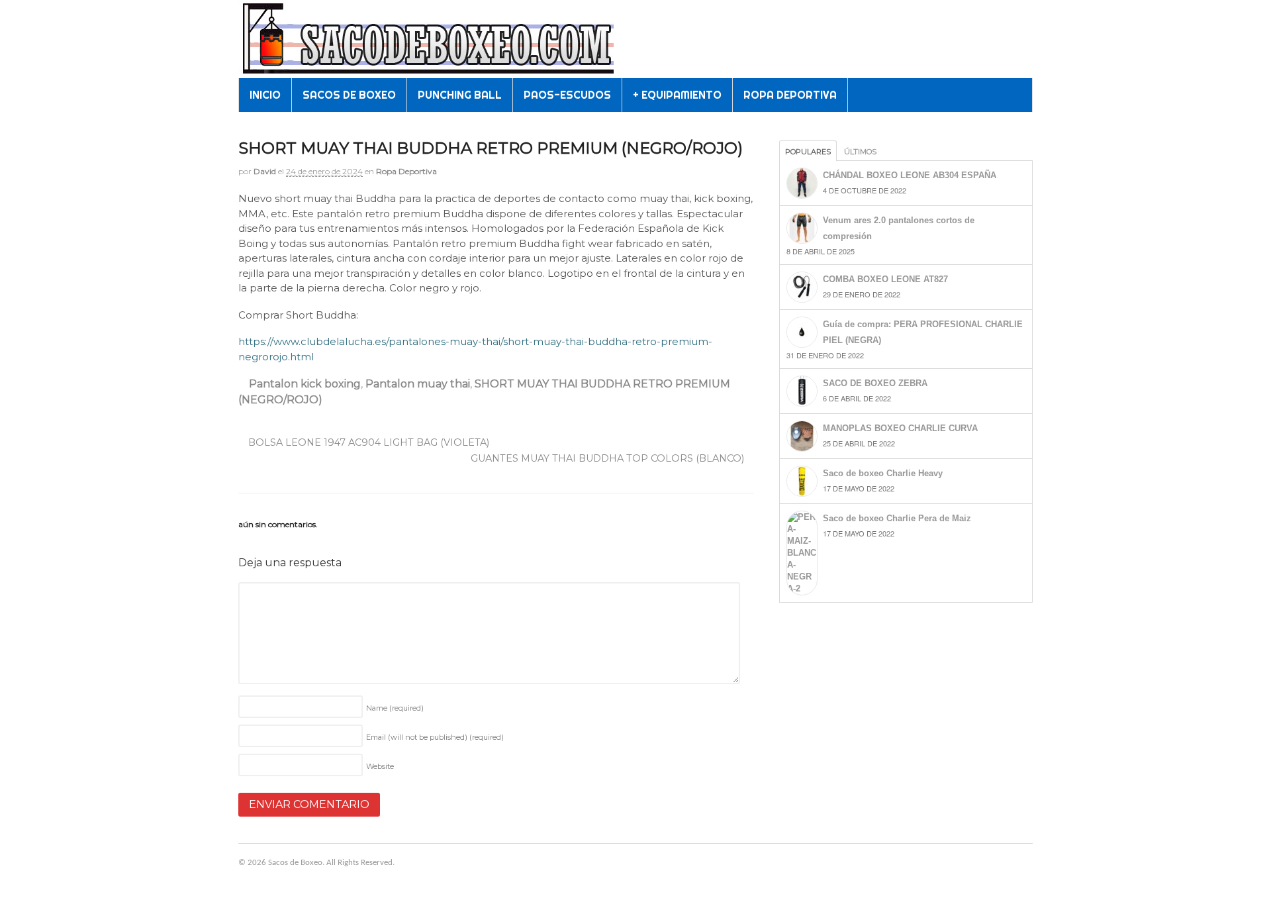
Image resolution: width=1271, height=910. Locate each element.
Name (395, 708)
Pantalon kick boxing (305, 384)
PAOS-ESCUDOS (567, 94)
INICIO (265, 94)
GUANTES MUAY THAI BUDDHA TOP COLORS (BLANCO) (609, 458)
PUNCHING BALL (460, 94)
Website (380, 766)
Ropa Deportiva (406, 171)
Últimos (860, 151)
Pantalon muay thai (417, 384)
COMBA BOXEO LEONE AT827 (885, 279)
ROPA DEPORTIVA (790, 94)
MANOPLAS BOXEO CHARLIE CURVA (900, 428)
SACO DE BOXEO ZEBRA (875, 383)
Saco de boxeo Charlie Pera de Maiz (897, 518)
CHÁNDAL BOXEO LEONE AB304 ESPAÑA (909, 175)
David (265, 171)
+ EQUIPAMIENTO (677, 94)
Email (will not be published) (435, 737)
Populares (808, 151)
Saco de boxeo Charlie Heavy (883, 473)
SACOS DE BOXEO (349, 94)
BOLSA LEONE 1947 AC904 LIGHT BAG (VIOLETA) (367, 442)
